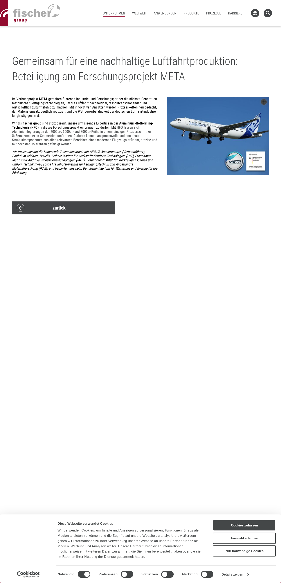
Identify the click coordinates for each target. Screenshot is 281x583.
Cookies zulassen (244, 525)
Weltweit (139, 13)
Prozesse (213, 13)
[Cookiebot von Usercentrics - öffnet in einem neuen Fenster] (28, 574)
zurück (59, 207)
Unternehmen (114, 13)
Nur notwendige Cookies (244, 551)
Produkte (191, 13)
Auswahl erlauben (244, 538)
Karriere (235, 13)
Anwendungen (165, 13)
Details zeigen (232, 574)
